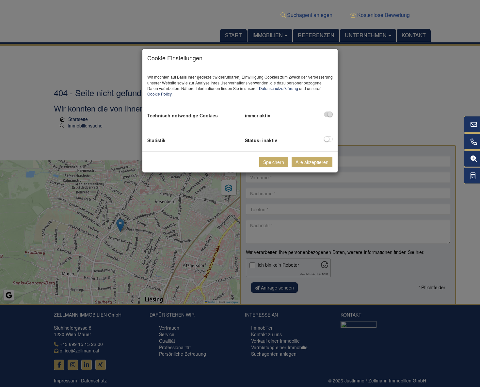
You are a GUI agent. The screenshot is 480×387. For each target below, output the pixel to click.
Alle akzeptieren (312, 162)
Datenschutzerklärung (278, 88)
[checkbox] (328, 114)
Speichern (273, 162)
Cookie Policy (159, 94)
